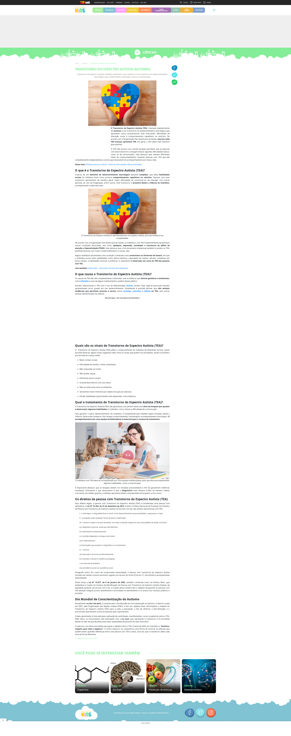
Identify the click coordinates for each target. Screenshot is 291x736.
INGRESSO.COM (99, 2)
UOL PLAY (135, 2)
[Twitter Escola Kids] (200, 713)
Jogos (176, 10)
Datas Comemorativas (161, 10)
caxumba (137, 291)
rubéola (147, 291)
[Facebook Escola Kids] (189, 713)
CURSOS (127, 2)
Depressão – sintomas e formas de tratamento (108, 268)
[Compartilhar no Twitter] (174, 77)
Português (132, 10)
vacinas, (130, 285)
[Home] (86, 713)
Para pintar (186, 10)
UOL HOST (110, 2)
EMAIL (209, 2)
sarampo (127, 291)
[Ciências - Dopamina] (92, 676)
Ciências (98, 10)
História (121, 10)
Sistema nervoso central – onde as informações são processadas (114, 164)
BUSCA (185, 2)
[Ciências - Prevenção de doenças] (163, 676)
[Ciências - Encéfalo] (128, 676)
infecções (84, 281)
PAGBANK (119, 2)
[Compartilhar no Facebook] (174, 70)
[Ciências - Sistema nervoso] (199, 676)
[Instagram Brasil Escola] (211, 713)
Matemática (145, 10)
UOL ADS (143, 2)
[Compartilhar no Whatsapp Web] (174, 84)
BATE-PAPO (197, 2)
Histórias (199, 10)
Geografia (109, 10)
